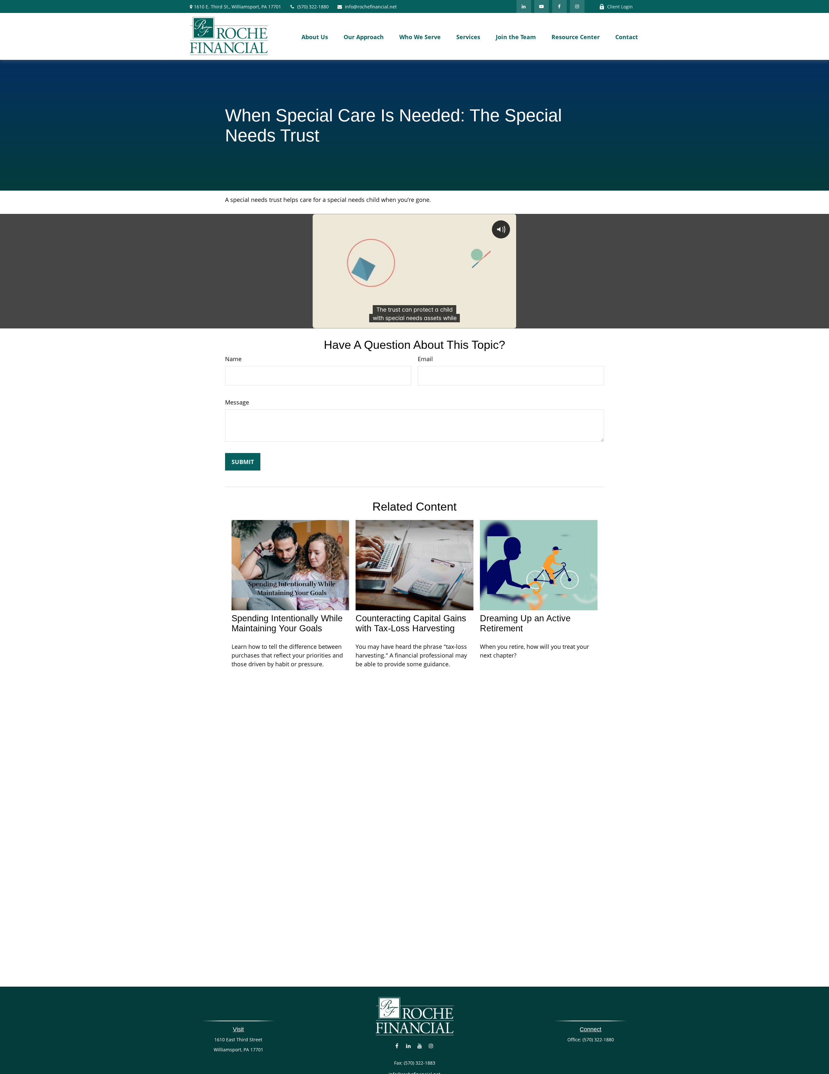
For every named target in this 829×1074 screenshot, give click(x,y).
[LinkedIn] (524, 6)
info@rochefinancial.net (371, 7)
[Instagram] (430, 1045)
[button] (315, 36)
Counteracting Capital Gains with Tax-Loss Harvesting (411, 623)
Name (233, 359)
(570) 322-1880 (313, 7)
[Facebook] (559, 6)
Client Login (620, 7)
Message (237, 402)
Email (425, 359)
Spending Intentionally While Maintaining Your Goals (287, 623)
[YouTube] (541, 6)
